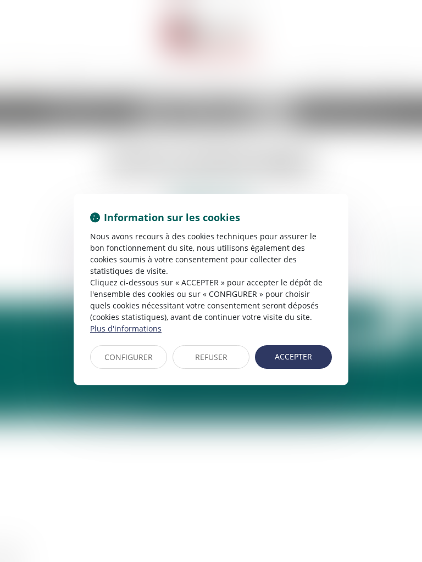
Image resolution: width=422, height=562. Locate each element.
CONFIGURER (128, 357)
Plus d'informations (126, 328)
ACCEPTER (293, 356)
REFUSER (211, 357)
